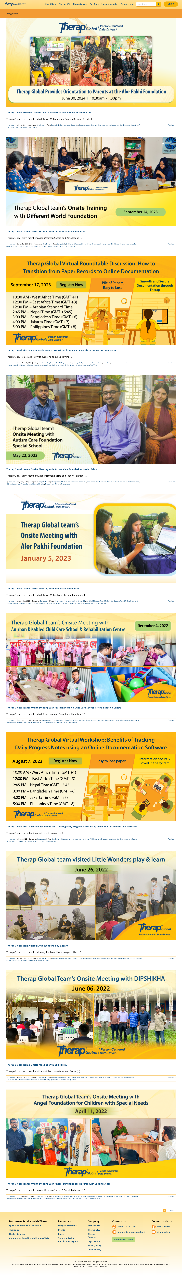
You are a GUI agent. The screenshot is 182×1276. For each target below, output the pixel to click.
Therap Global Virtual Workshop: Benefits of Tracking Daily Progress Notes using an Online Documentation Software (71, 826)
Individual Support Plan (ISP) (117, 601)
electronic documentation (99, 125)
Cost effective (69, 720)
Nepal (58, 363)
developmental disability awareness (127, 482)
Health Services (17, 1234)
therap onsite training (98, 603)
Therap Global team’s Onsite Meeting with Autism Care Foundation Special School (52, 469)
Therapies (14, 1229)
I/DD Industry (94, 839)
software (24, 960)
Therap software (43, 960)
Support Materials (109, 4)
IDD (16, 246)
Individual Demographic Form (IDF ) (100, 1077)
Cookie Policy (94, 1249)
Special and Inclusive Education (25, 1225)
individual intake (125, 720)
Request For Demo (123, 1239)
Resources (126, 4)
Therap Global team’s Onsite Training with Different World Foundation (45, 231)
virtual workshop (50, 841)
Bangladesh (41, 125)
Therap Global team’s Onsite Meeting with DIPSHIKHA (36, 1064)
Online (54, 365)
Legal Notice (94, 1241)
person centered (12, 841)
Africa (44, 363)
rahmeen (12, 125)
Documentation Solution (69, 958)
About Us (49, 4)
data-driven (96, 244)
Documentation (84, 125)
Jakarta (44, 365)
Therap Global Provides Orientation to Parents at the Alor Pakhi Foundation (48, 112)
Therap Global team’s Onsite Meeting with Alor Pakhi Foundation (42, 588)
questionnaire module (58, 1079)
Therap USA (64, 4)
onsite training (57, 722)
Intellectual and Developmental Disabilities (123, 125)
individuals (135, 720)
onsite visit (17, 960)
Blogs (61, 1234)
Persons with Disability (26, 841)
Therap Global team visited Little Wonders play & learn (37, 945)
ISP (27, 603)
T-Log (63, 603)
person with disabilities (52, 603)
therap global (14, 127)
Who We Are (94, 1225)
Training (34, 127)
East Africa (106, 363)
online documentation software (126, 839)
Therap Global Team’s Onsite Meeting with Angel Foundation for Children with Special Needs (58, 1183)
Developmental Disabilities (69, 125)
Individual (83, 1077)
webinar (85, 365)
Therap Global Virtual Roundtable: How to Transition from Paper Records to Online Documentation (61, 350)
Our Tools (94, 4)
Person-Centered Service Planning (41, 246)
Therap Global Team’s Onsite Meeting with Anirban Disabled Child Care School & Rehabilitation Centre (63, 707)
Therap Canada (80, 4)
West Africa (93, 365)
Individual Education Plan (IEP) (96, 601)
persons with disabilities (65, 365)
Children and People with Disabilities (78, 244)
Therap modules (25, 127)
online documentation (35, 603)
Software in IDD (58, 246)
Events (61, 1229)
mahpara (12, 244)
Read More (172, 125)
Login (171, 3)
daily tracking (65, 839)
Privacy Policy (94, 1245)
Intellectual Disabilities (33, 365)
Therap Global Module (52, 484)
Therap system (70, 246)
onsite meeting (23, 246)
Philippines (64, 363)
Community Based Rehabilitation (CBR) (29, 1238)
